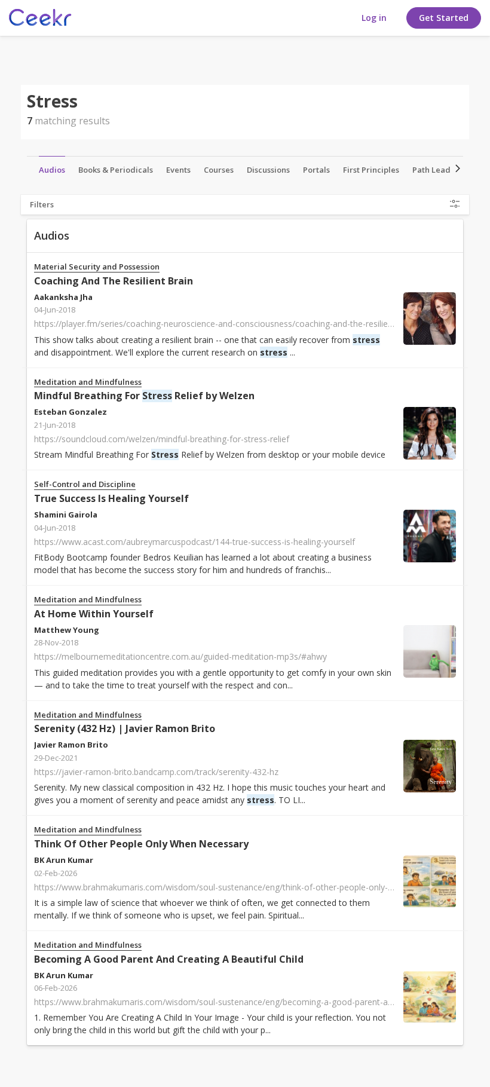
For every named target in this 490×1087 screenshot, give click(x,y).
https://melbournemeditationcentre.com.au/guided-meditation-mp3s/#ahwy (180, 656)
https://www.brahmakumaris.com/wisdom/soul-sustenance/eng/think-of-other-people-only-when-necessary (242, 887)
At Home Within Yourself (94, 613)
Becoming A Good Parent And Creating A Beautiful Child (169, 959)
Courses (219, 169)
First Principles (371, 169)
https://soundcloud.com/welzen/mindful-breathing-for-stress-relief (161, 439)
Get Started (443, 17)
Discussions (268, 169)
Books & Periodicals (115, 169)
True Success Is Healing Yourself (111, 498)
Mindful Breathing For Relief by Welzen (144, 395)
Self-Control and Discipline (85, 484)
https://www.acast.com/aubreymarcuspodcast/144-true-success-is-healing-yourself (194, 541)
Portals (316, 169)
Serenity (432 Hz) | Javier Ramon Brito (124, 728)
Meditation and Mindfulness (88, 382)
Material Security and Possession (97, 267)
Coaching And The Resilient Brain (113, 280)
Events (178, 169)
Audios (52, 169)
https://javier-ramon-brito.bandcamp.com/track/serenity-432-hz (156, 771)
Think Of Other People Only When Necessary (141, 843)
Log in (374, 17)
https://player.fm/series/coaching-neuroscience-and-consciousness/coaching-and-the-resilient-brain (226, 323)
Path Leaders (437, 169)
